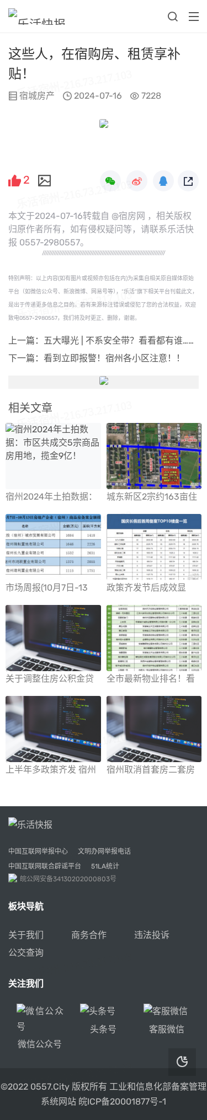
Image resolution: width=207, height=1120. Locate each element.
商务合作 (89, 935)
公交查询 (26, 952)
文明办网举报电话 (104, 851)
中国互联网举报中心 (38, 851)
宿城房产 (37, 95)
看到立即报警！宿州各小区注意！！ (114, 358)
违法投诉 (151, 935)
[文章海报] (44, 179)
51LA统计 (105, 866)
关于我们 (26, 935)
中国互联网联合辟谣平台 (44, 866)
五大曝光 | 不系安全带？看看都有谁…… (119, 340)
